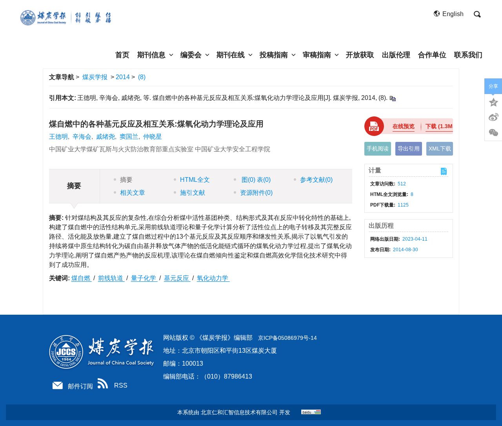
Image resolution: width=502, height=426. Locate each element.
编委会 (191, 55)
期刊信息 (151, 55)
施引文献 (192, 192)
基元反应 (177, 278)
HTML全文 (195, 179)
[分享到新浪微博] (493, 117)
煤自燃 (81, 278)
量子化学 (144, 278)
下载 (442, 126)
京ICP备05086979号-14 (287, 338)
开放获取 (360, 55)
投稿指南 (274, 55)
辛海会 (82, 136)
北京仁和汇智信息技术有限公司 (239, 412)
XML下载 (440, 148)
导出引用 (409, 148)
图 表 (255, 179)
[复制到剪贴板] (392, 98)
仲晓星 (152, 136)
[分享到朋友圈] (493, 132)
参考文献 (316, 179)
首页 (122, 55)
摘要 (126, 179)
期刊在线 (230, 55)
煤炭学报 (94, 77)
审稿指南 (317, 55)
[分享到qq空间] (493, 101)
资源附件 (256, 192)
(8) (142, 77)
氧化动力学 (213, 278)
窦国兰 (129, 136)
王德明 (58, 136)
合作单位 (432, 55)
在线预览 (404, 126)
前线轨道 (111, 278)
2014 (123, 77)
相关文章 (132, 192)
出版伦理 (396, 55)
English (453, 14)
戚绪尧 (105, 136)
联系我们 (468, 55)
